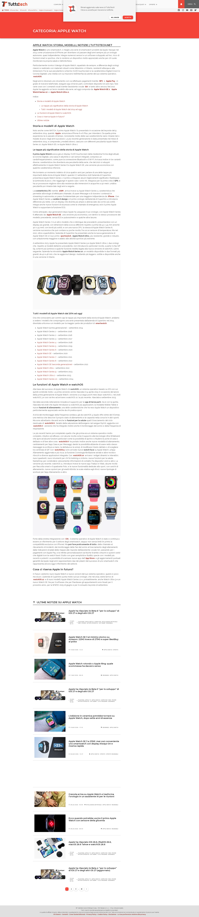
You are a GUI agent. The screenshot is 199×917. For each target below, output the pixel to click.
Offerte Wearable (112, 754)
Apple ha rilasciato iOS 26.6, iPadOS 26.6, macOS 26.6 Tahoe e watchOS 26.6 (90, 843)
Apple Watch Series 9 (46, 372)
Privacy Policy (91, 914)
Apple (58, 133)
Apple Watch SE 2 (102, 89)
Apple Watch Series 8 (46, 361)
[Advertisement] (77, 773)
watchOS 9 (59, 450)
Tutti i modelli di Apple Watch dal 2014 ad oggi (61, 109)
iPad (79, 623)
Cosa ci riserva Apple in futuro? (51, 117)
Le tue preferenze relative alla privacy (132, 914)
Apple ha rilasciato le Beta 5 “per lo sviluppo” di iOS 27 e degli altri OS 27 (94, 690)
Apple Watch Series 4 (46, 342)
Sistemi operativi (92, 623)
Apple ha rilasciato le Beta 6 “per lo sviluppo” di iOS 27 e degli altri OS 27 (94, 612)
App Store (90, 558)
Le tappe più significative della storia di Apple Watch (64, 106)
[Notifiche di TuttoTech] (181, 4)
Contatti (65, 914)
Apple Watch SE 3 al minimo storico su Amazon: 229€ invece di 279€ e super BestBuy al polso (93, 639)
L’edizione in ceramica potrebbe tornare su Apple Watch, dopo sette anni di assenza (92, 717)
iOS (67, 539)
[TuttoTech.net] (17, 4)
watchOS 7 (38, 426)
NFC (101, 81)
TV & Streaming (102, 701)
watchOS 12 (38, 579)
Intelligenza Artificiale (109, 621)
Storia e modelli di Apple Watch (51, 101)
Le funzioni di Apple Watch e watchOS (54, 113)
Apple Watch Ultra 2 (60, 92)
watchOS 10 (78, 455)
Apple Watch (89, 621)
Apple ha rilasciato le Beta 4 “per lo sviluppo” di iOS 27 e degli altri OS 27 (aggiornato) (93, 869)
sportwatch (66, 236)
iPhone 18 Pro (32, 10)
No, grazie (115, 17)
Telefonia (81, 621)
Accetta (128, 17)
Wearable (109, 623)
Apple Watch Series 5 (46, 346)
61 (81, 889)
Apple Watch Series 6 (46, 350)
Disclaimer (112, 914)
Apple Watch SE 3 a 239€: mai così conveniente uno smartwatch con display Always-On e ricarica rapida (94, 743)
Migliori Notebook (60, 10)
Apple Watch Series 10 (47, 379)
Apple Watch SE (44, 353)
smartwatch (101, 323)
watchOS (37, 76)
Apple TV (88, 700)
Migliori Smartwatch (45, 10)
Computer (97, 621)
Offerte (115, 649)
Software (102, 623)
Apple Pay (110, 81)
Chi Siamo (57, 914)
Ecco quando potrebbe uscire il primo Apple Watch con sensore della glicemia (92, 819)
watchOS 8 (64, 441)
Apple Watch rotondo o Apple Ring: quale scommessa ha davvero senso (91, 665)
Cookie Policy (102, 914)
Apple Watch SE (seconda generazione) (54, 364)
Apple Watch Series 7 (46, 357)
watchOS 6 (50, 423)
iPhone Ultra (14, 10)
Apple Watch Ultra (45, 368)
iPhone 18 (23, 10)
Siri (86, 87)
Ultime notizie (43, 120)
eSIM (61, 191)
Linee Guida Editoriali (77, 914)
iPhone (111, 196)
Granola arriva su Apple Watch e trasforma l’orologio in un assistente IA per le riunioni (91, 795)
